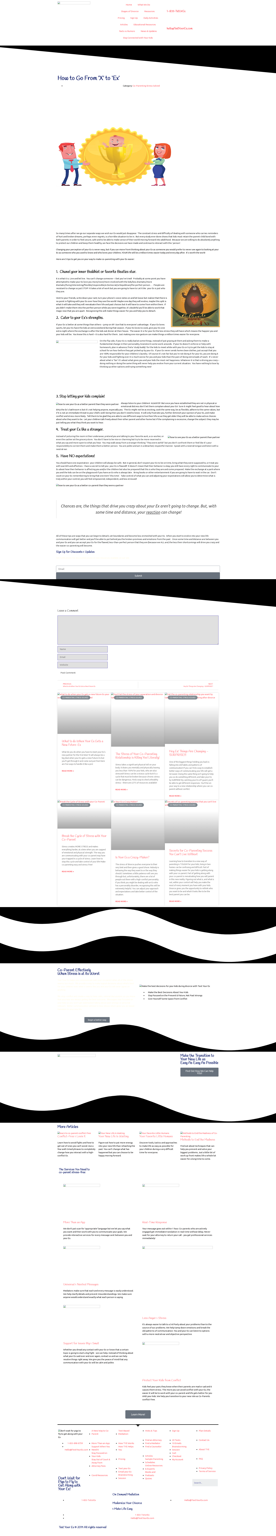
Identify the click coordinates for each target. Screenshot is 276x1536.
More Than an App (74, 1222)
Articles (124, 24)
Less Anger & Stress (154, 1318)
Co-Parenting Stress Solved (146, 86)
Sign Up (134, 18)
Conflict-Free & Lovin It (71, 1136)
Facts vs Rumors (127, 31)
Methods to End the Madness (197, 1140)
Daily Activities (150, 18)
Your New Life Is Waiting (113, 1136)
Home (129, 4)
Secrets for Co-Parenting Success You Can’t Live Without (190, 852)
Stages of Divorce (130, 11)
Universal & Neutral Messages (80, 1284)
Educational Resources (145, 24)
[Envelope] (61, 1469)
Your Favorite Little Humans (156, 1136)
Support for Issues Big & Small (81, 1343)
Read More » (68, 771)
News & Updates (149, 31)
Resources (149, 11)
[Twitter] (77, 1461)
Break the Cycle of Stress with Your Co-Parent (84, 838)
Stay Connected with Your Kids (138, 38)
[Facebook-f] (61, 1461)
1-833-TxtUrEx (176, 11)
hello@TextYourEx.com (179, 28)
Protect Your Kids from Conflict (161, 1380)
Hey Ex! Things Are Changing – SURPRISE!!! (188, 753)
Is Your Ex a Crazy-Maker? (132, 857)
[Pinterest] (69, 1461)
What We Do (144, 4)
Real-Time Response (154, 1222)
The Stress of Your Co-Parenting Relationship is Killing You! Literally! (137, 756)
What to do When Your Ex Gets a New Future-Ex (82, 743)
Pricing (121, 18)
